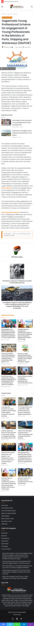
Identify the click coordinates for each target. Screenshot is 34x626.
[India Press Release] (17, 6)
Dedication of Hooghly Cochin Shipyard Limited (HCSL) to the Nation (22, 133)
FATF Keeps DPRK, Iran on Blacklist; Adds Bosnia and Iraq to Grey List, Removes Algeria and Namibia (25, 410)
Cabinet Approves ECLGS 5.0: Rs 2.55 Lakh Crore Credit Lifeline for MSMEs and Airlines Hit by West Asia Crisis (8, 434)
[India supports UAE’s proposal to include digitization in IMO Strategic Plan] (6, 122)
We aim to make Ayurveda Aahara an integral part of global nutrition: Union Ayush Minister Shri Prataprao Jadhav (25, 358)
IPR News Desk (8, 47)
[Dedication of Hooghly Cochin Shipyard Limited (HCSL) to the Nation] (6, 133)
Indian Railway (5, 516)
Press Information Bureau (8, 510)
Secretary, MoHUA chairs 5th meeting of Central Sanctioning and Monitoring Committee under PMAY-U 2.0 (8, 358)
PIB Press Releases (12, 14)
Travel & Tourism (6, 549)
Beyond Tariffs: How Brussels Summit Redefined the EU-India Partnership (25, 480)
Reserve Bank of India (7, 518)
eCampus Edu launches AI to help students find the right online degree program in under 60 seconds (8, 411)
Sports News (4, 543)
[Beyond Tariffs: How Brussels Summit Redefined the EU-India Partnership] (25, 472)
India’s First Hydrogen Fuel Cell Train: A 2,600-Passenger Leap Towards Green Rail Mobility (25, 434)
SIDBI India (4, 524)
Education (4, 535)
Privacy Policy (17, 614)
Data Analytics (6, 188)
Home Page (4, 505)
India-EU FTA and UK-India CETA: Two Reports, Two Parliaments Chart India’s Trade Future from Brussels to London (8, 458)
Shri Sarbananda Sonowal (10, 212)
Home (4, 14)
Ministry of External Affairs (8, 513)
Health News (4, 541)
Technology (4, 546)
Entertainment (5, 538)
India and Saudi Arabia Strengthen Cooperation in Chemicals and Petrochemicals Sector (25, 380)
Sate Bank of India (6, 521)
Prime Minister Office (7, 508)
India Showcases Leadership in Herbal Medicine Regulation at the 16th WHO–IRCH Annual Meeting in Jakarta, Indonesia (8, 380)
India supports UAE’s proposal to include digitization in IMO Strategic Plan (22, 122)
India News (4, 533)
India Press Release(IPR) (19, 612)
